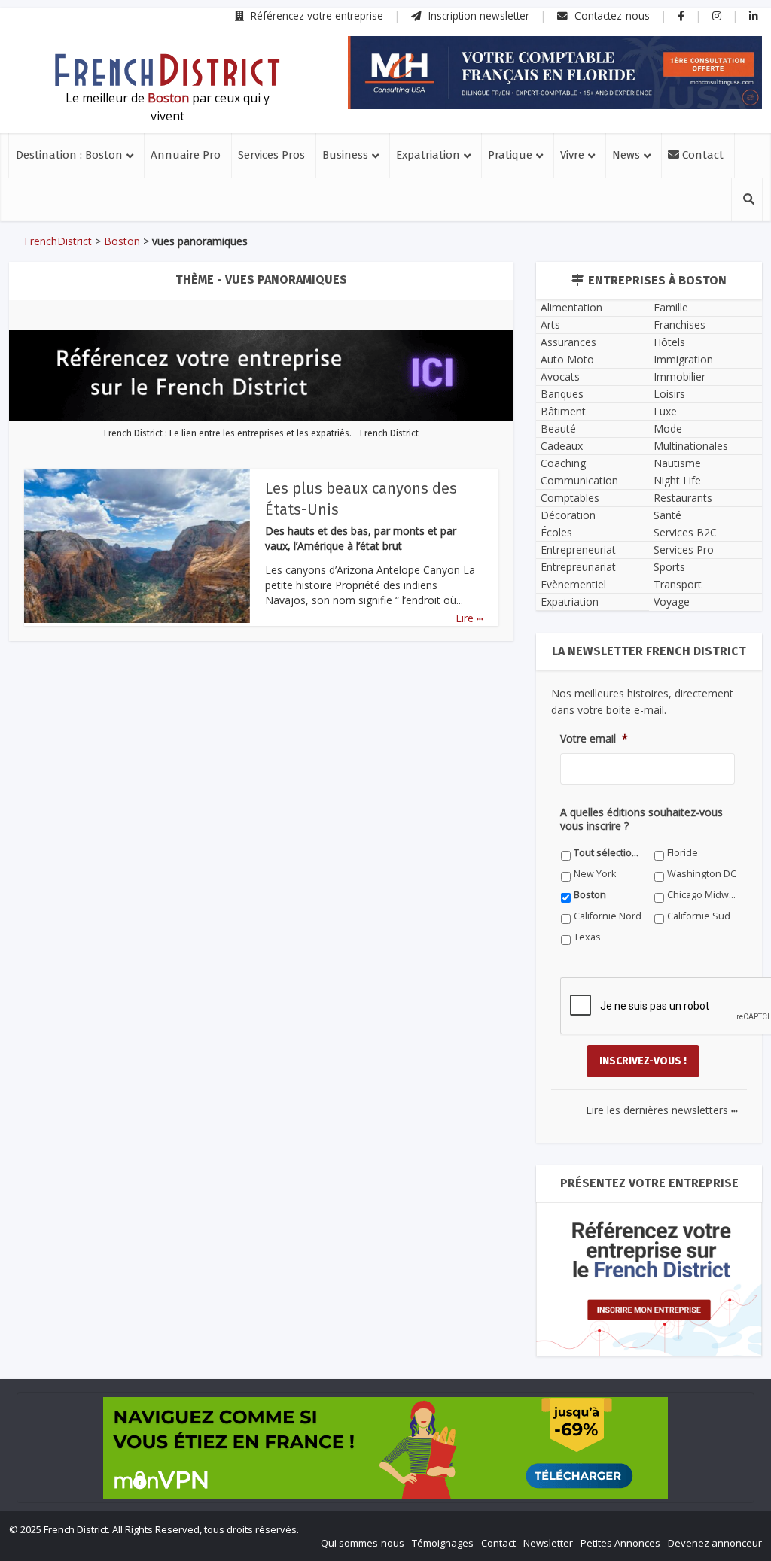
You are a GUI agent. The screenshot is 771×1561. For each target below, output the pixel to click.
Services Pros (271, 155)
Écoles (556, 532)
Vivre (572, 155)
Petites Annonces (620, 1543)
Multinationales (691, 446)
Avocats (560, 376)
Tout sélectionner (609, 852)
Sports (669, 567)
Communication (579, 480)
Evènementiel (573, 584)
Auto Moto (567, 359)
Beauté (558, 428)
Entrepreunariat (578, 567)
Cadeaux (562, 446)
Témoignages (443, 1543)
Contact (701, 155)
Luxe (665, 411)
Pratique (510, 155)
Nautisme (677, 463)
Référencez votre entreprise (315, 15)
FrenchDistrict (58, 241)
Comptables (570, 497)
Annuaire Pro (186, 155)
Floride (682, 852)
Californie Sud (698, 916)
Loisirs (669, 394)
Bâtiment (563, 411)
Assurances (568, 342)
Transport (678, 584)
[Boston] (167, 70)
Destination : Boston (69, 155)
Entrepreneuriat (578, 549)
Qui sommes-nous (362, 1543)
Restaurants (683, 497)
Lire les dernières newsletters (662, 1110)
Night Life (677, 480)
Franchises (679, 324)
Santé (667, 515)
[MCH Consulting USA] (555, 72)
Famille (671, 307)
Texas (587, 937)
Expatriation (428, 155)
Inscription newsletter (477, 15)
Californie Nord (607, 916)
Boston (122, 241)
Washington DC (701, 873)
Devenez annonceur (715, 1543)
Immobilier (679, 376)
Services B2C (685, 532)
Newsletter (548, 1543)
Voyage (672, 601)
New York (595, 873)
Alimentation (571, 307)
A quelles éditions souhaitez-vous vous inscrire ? (641, 819)
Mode (668, 428)
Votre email (594, 739)
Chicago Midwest (702, 894)
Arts (550, 324)
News (626, 155)
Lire (469, 618)
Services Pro (684, 549)
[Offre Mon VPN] (385, 1448)
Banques (562, 394)
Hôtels (669, 342)
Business (345, 155)
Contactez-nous (610, 15)
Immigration (683, 359)
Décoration (568, 515)
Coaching (563, 463)
